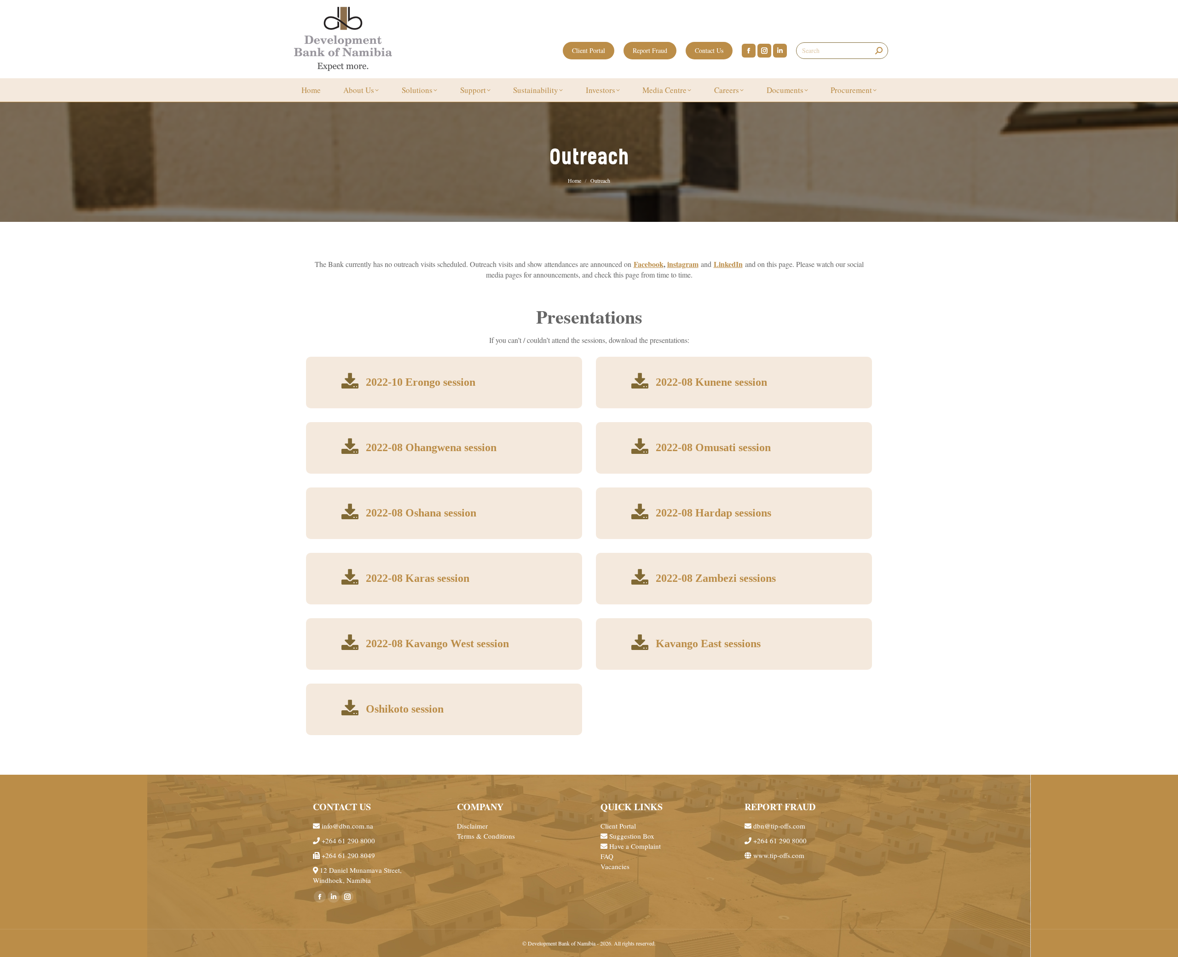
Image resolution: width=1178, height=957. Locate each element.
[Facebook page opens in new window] (749, 51)
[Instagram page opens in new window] (764, 51)
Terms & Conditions (486, 836)
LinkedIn (728, 264)
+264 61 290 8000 (347, 840)
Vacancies (615, 866)
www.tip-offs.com (777, 855)
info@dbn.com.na (346, 825)
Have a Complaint (634, 846)
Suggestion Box (630, 836)
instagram (683, 264)
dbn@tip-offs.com (778, 825)
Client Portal (618, 825)
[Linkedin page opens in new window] (780, 51)
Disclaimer (472, 825)
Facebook (649, 264)
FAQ (607, 856)
